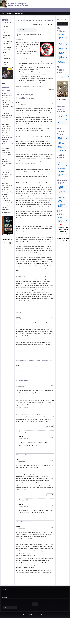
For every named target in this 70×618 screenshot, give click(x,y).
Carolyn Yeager (17, 3)
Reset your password (10, 608)
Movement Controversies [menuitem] (61, 62)
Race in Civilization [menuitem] (60, 165)
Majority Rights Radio (47, 63)
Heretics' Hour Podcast (28, 86)
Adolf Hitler (19, 86)
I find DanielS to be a (24, 455)
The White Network (6, 212)
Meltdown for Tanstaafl (7, 185)
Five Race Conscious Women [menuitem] (60, 187)
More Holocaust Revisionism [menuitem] (60, 49)
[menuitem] (3, 10)
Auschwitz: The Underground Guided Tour (7, 155)
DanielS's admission (24, 522)
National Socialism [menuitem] (60, 147)
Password (4, 597)
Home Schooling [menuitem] (60, 201)
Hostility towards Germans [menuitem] (59, 139)
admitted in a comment (41, 532)
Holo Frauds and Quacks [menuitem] (60, 44)
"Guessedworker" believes (25, 67)
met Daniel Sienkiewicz (28, 59)
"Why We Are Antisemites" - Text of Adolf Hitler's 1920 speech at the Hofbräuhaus (7, 117)
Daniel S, (19, 312)
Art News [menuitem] (60, 217)
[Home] (3, 4)
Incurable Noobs (22, 380)
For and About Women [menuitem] (61, 191)
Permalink (35, 103)
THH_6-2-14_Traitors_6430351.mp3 (27, 34)
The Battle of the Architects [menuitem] (61, 76)
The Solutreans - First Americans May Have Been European (7, 146)
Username (4, 592)
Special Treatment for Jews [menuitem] (60, 57)
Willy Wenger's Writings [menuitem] (61, 116)
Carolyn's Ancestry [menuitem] (60, 221)
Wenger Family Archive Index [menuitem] (61, 123)
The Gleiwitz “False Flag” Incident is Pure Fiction (7, 163)
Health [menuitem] (59, 195)
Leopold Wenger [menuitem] (59, 119)
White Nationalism (39, 86)
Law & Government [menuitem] (60, 143)
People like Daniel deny (25, 98)
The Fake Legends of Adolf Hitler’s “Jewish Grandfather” (7, 96)
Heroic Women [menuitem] (61, 41)
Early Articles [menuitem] (61, 34)
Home (2, 13)
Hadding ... (23, 432)
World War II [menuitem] (61, 171)
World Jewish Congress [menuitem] (61, 53)
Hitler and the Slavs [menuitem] (61, 174)
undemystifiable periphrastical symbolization (34, 360)
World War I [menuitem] (60, 169)
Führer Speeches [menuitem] (62, 150)
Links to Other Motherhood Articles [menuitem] (61, 205)
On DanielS (23, 500)
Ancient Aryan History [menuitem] (61, 161)
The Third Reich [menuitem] (60, 38)
